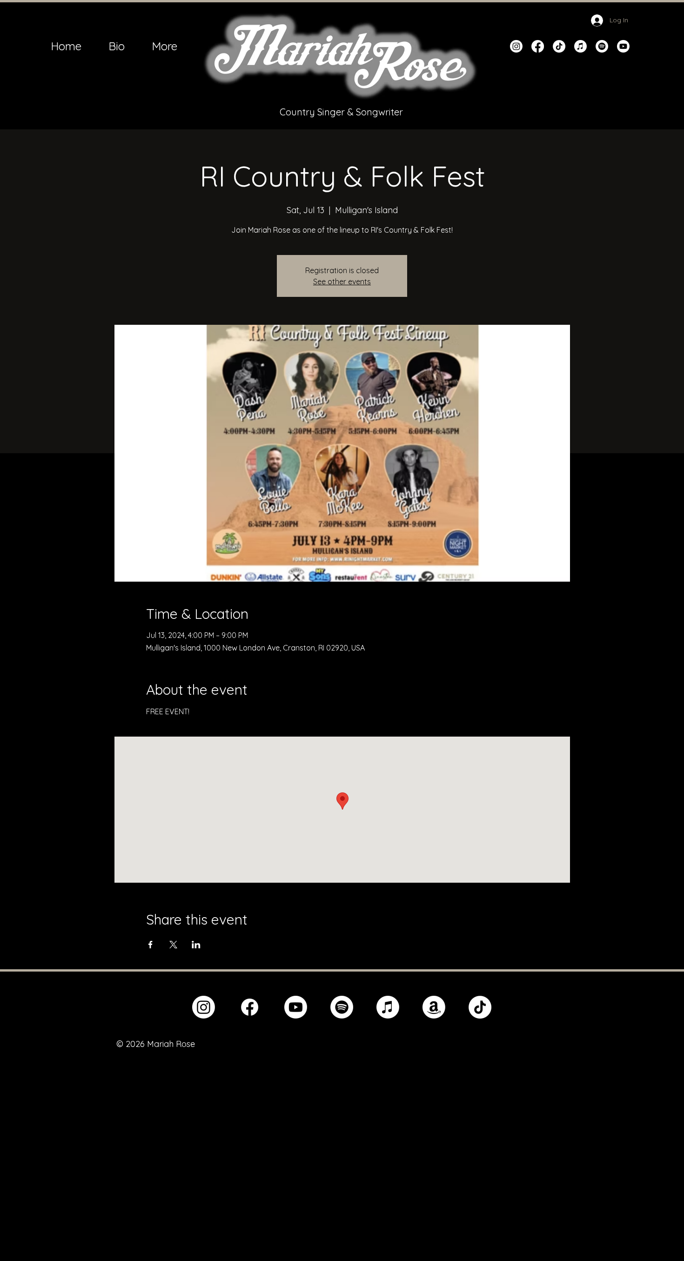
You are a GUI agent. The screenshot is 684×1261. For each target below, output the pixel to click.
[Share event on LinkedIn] (196, 944)
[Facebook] (537, 46)
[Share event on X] (173, 944)
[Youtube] (623, 46)
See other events (342, 281)
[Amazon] (433, 1007)
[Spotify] (602, 46)
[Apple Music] (580, 46)
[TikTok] (559, 46)
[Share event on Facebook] (150, 944)
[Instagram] (516, 46)
